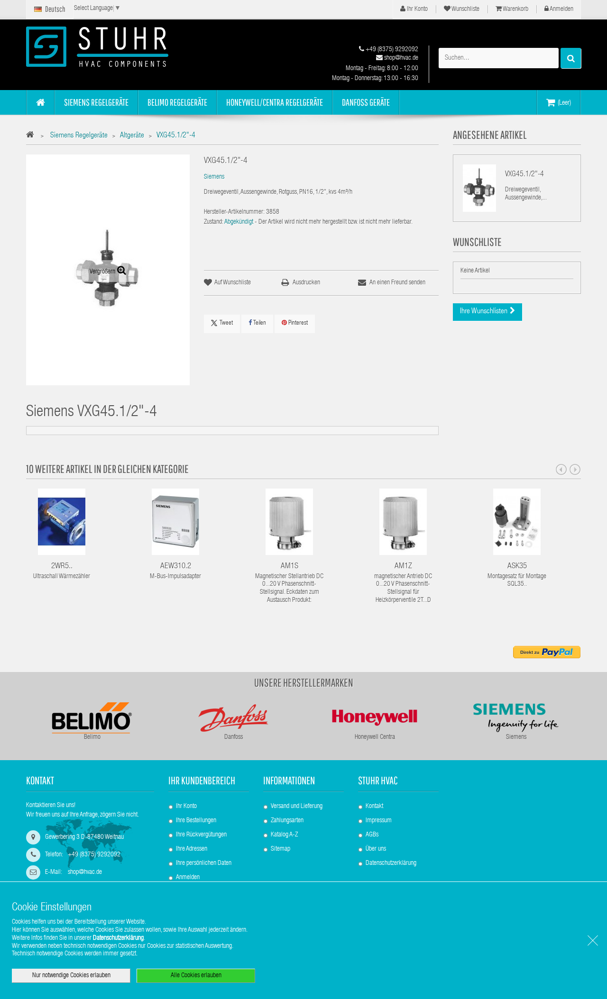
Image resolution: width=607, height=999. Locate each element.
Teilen (259, 323)
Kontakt (374, 806)
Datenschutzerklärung (391, 863)
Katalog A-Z (284, 835)
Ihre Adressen (191, 849)
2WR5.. (62, 567)
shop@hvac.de (400, 58)
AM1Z (403, 567)
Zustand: (213, 222)
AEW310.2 (175, 567)
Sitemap (280, 849)
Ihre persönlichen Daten (203, 863)
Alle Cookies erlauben (196, 975)
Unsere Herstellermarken (303, 682)
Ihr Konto (416, 9)
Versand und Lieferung (296, 806)
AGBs (372, 835)
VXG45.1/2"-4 (524, 175)
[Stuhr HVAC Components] (114, 47)
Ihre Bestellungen (196, 820)
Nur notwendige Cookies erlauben (71, 975)
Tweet (226, 323)
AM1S (289, 567)
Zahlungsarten (287, 820)
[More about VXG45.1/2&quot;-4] (479, 188)
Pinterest (297, 323)
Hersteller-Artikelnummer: (234, 212)
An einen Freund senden (397, 283)
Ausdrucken (306, 283)
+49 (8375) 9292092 (391, 49)
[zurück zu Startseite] (32, 136)
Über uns (376, 849)
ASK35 (517, 567)
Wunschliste (465, 9)
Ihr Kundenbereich (201, 780)
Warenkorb (515, 9)
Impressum (379, 820)
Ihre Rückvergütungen (201, 835)
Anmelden (561, 9)
